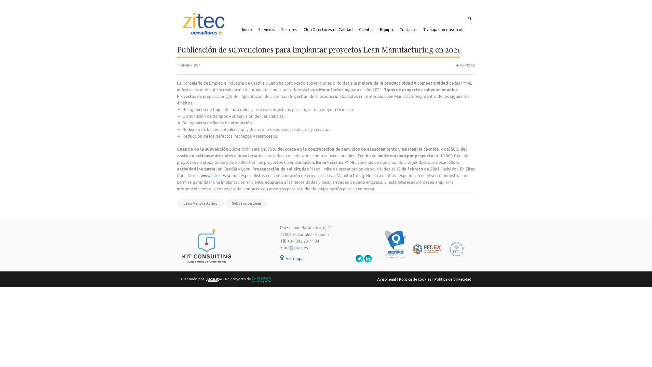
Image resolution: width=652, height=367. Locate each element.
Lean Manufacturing (200, 203)
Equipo (386, 29)
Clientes (366, 29)
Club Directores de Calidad (328, 29)
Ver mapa (294, 258)
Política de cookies (415, 279)
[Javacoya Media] (214, 279)
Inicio (247, 29)
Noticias (467, 65)
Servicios (266, 29)
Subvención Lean (246, 203)
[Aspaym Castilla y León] (261, 279)
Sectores (289, 29)
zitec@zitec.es (294, 247)
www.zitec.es (213, 175)
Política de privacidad (452, 279)
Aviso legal (386, 279)
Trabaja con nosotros (443, 29)
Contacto (408, 29)
